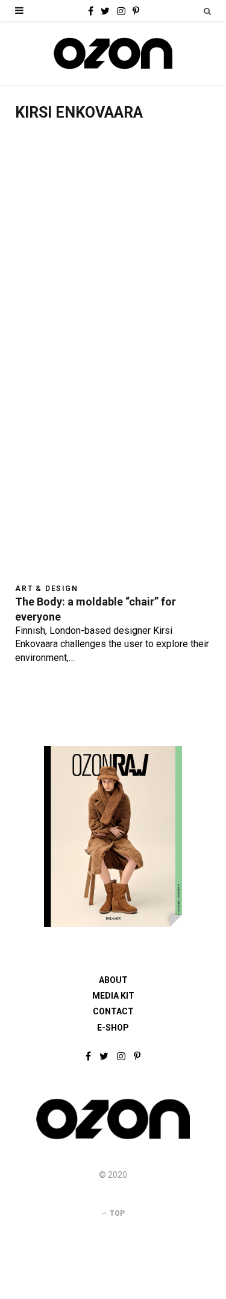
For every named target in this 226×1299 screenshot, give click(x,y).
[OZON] (113, 1138)
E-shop (113, 1027)
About (113, 980)
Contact (113, 1011)
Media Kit (113, 995)
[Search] (207, 11)
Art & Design (46, 588)
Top (116, 1213)
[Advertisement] (113, 253)
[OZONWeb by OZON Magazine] (113, 53)
